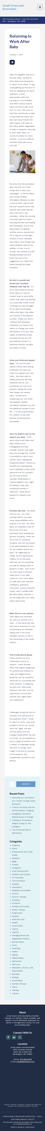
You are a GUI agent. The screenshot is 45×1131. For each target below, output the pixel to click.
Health (15, 923)
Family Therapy (18, 910)
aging (14, 861)
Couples (15, 884)
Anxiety (15, 865)
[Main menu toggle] (40, 7)
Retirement (17, 961)
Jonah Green (17, 926)
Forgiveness (17, 913)
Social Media (17, 981)
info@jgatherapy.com (25, 1062)
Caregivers (16, 868)
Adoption (16, 858)
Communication (18, 881)
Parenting (16, 948)
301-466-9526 (26, 1059)
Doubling (15, 900)
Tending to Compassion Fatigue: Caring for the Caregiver (22, 823)
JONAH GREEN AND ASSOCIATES (22, 1116)
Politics (15, 952)
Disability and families (21, 890)
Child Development (20, 871)
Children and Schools (21, 874)
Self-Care (16, 964)
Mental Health (18, 942)
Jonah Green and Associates (13, 7)
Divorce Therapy (19, 897)
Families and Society (20, 906)
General (15, 916)
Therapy (15, 990)
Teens (14, 987)
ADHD (14, 849)
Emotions (16, 903)
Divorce (15, 894)
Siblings (15, 977)
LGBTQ (15, 929)
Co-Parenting (17, 878)
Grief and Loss (18, 919)
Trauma (15, 993)
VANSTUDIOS (30, 1127)
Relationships (18, 958)
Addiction (16, 845)
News (14, 945)
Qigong (15, 955)
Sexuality (16, 974)
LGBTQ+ (15, 932)
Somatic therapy (19, 984)
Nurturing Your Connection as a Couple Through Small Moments (23, 801)
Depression (17, 887)
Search (26, 784)
